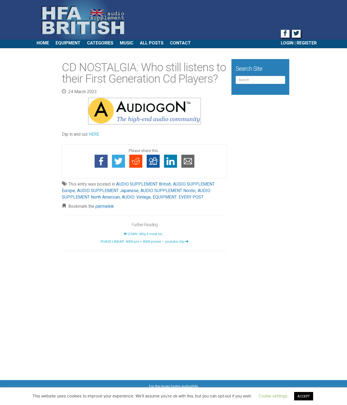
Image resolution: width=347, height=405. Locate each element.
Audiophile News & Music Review (173, 20)
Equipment (68, 43)
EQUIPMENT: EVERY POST (178, 197)
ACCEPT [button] (303, 396)
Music (126, 43)
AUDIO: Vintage (136, 197)
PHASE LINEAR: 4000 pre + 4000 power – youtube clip (143, 241)
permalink (104, 206)
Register (307, 43)
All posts (151, 43)
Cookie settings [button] (273, 396)
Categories (100, 43)
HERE (94, 134)
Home (43, 43)
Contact (180, 43)
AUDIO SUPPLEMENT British (143, 184)
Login (287, 43)
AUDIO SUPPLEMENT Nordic (168, 190)
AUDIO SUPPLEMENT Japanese (108, 190)
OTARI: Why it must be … (146, 234)
